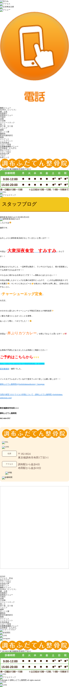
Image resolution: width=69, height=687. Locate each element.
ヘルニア (3, 128)
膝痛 (2, 137)
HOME (2, 576)
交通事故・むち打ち (8, 148)
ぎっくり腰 (4, 132)
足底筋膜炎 (4, 143)
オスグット (4, 139)
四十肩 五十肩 (6, 126)
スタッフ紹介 (5, 152)
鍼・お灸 (3, 112)
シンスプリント (6, 141)
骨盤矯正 (3, 113)
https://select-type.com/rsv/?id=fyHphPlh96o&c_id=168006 (22, 364)
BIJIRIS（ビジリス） (8, 110)
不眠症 (3, 117)
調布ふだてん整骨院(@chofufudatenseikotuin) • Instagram (22, 384)
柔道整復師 (4, 369)
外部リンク (4, 157)
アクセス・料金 (6, 578)
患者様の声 (4, 154)
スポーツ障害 (5, 145)
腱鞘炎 (3, 134)
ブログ (3, 156)
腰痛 (2, 130)
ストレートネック (7, 123)
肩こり (3, 124)
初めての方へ (5, 150)
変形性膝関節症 (6, 135)
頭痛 (2, 119)
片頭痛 (3, 121)
